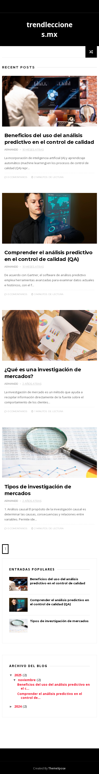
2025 (18, 675)
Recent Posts (18, 67)
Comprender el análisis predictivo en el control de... (49, 695)
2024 (18, 706)
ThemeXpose (57, 768)
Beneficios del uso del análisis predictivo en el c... (53, 686)
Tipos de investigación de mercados (59, 621)
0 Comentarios (17, 177)
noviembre (27, 680)
